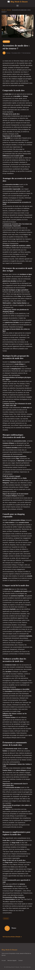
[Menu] (17, 5)
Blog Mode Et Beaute (17, 2)
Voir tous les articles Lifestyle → (12, 936)
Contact (20, 960)
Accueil (3, 10)
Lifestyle (9, 10)
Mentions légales (11, 960)
